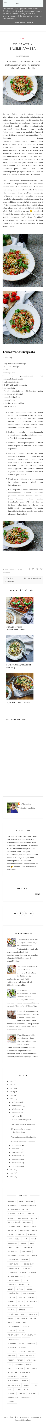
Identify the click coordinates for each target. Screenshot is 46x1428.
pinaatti (26, 1339)
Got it (30, 22)
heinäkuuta (16, 1145)
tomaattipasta (21, 141)
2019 (11, 1095)
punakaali (12, 1347)
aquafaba (12, 1205)
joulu (25, 1239)
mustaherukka (25, 1306)
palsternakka (22, 1318)
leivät (21, 1285)
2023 (11, 1081)
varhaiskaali (13, 1397)
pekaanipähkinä (14, 1326)
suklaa (24, 1377)
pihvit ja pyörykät (29, 1335)
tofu (26, 1389)
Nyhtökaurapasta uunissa (18, 702)
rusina (28, 1364)
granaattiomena (29, 1226)
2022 (11, 1085)
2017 (11, 1169)
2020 (12, 1092)
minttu (20, 1301)
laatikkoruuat (13, 1280)
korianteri (26, 1268)
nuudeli (22, 1310)
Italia (17, 1239)
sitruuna (19, 1368)
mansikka (11, 1297)
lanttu (25, 1280)
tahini (34, 1385)
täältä (11, 226)
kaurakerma (26, 1251)
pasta (19, 569)
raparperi (11, 1356)
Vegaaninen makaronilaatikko (23, 1124)
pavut (25, 1322)
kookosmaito (13, 1268)
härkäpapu (20, 1235)
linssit (10, 1289)
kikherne (24, 1260)
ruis (9, 1364)
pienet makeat (13, 1335)
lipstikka (20, 1289)
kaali (32, 1243)
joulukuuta (16, 1102)
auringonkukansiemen (27, 1205)
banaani (21, 1214)
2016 (11, 1173)
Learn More (19, 22)
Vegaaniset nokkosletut (27, 966)
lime (28, 1285)
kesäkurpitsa (13, 1260)
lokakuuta (16, 1109)
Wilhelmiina (26, 804)
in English (31, 1235)
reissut (11, 1360)
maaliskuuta (17, 1159)
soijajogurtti (32, 1368)
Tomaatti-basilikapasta (21, 1119)
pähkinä (22, 1351)
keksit (34, 1255)
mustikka (11, 1310)
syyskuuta (16, 1112)
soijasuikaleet (25, 1372)
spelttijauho (13, 1377)
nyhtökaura (13, 1314)
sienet (10, 1368)
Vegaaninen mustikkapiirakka (23, 1137)
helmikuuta (16, 1163)
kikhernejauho (14, 1264)
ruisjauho (18, 1364)
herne (34, 1230)
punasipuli (23, 1347)
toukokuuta (17, 1152)
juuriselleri (12, 1243)
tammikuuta (17, 1166)
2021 (11, 1088)
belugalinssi (23, 1218)
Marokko (31, 1297)
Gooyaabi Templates (23, 1420)
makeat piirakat (28, 1293)
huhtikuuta (16, 1156)
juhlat (33, 1239)
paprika (33, 1318)
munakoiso (12, 1306)
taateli (26, 1385)
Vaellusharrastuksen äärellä (23, 1142)
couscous (27, 1222)
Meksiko (11, 1301)
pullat (21, 1343)
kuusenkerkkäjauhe (15, 1276)
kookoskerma (28, 1264)
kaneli (18, 1247)
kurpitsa (32, 1272)
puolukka (12, 1351)
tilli (9, 1389)
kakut (10, 1247)
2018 (11, 1098)
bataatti (11, 1218)
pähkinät (31, 1351)
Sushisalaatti (22, 990)
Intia (10, 1239)
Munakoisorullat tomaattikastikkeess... (16, 628)
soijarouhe (12, 1372)
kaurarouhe (24, 1255)
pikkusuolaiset (14, 1339)
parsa (10, 1322)
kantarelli (28, 1247)
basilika (23, 38)
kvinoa (29, 1276)
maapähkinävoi (13, 1293)
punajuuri (31, 1343)
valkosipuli (32, 1393)
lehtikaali (12, 1285)
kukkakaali (12, 1272)
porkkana (12, 1343)
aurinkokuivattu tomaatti (18, 1209)
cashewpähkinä (14, 1222)
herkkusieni (24, 1230)
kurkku (23, 1272)
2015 (11, 1176)
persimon (11, 1331)
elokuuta (15, 1116)
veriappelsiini (26, 1397)
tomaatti (6, 572)
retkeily (20, 1360)
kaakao (23, 1243)
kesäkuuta (16, 1149)
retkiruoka (31, 1360)
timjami (18, 1389)
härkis (10, 1235)
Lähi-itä (29, 1289)
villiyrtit (11, 1402)
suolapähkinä (13, 1381)
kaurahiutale (13, 1251)
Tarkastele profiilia (26, 808)
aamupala (11, 1201)
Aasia (21, 1201)
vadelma (22, 1393)
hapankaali (12, 1230)
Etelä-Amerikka (14, 1226)
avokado (11, 1214)
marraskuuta (17, 1105)
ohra (23, 1314)
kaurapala (12, 1255)
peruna (21, 1331)
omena (10, 1318)
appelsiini (29, 1201)
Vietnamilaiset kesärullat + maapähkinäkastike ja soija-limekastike (27, 942)
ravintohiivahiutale (26, 1356)
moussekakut (32, 1301)
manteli (22, 1297)
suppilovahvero (14, 1385)
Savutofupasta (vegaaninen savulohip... (18, 666)
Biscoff (34, 1218)
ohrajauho (32, 1314)
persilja (26, 1326)
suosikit (25, 1381)
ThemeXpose (24, 1417)
